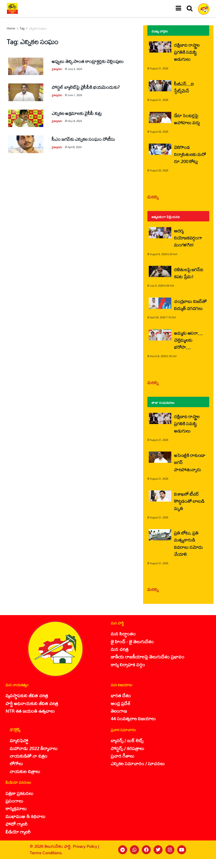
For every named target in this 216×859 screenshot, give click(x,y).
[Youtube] (181, 849)
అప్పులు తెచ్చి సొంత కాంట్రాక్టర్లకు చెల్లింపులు (88, 61)
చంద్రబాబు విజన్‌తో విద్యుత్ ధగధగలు (190, 304)
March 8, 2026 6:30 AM (163, 356)
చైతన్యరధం (57, 69)
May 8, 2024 (75, 121)
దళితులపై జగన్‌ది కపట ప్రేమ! (188, 273)
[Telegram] (122, 849)
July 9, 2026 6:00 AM (162, 285)
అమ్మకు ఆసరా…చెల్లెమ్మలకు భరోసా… (188, 340)
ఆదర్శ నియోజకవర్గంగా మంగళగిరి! (188, 237)
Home (11, 28)
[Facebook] (146, 849)
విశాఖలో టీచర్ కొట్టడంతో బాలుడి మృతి (189, 501)
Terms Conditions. (46, 853)
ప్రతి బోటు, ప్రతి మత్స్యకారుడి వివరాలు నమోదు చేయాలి (188, 543)
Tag (22, 28)
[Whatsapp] (134, 849)
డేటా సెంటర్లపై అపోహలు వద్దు (187, 119)
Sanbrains (204, 849)
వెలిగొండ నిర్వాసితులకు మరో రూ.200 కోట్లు (190, 154)
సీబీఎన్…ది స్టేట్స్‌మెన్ (184, 87)
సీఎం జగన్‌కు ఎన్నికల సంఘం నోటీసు (83, 139)
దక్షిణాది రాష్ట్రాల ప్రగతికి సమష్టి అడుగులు (187, 52)
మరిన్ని (153, 196)
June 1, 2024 (75, 95)
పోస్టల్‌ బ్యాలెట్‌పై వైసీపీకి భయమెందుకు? (86, 87)
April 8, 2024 (75, 147)
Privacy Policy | (86, 846)
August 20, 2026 (159, 131)
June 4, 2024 (75, 69)
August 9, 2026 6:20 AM (163, 254)
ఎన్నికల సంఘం (38, 28)
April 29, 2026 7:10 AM (163, 317)
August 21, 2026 (159, 68)
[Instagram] (169, 849)
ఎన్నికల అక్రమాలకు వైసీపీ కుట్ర (77, 113)
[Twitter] (158, 849)
